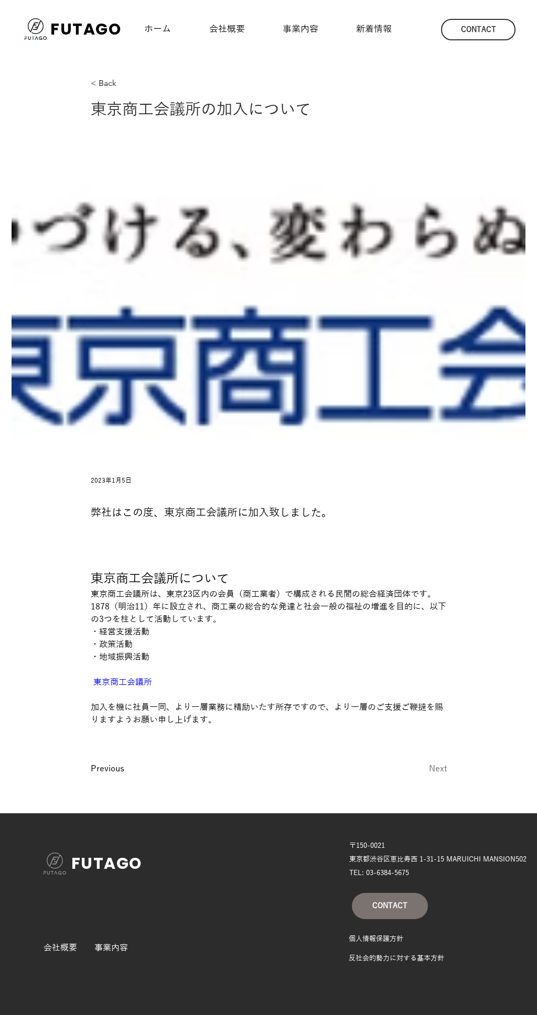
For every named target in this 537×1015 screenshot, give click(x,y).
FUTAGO (85, 29)
